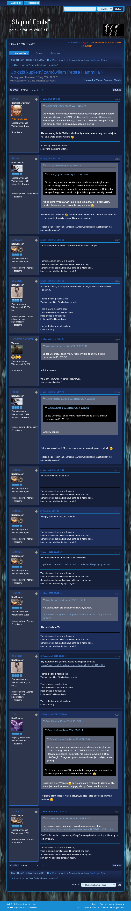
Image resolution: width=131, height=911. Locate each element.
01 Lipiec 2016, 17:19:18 (51, 552)
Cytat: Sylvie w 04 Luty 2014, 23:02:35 (63, 165)
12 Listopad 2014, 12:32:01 (52, 240)
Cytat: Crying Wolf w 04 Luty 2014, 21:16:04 (65, 106)
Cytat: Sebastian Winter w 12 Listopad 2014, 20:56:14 (70, 399)
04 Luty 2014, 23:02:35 (50, 99)
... (35, 89)
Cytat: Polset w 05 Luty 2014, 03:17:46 (63, 721)
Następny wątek (112, 80)
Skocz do (76, 884)
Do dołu (14, 90)
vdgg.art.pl (86, 42)
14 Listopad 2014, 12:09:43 (52, 392)
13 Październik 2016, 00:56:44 (53, 714)
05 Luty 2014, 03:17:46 (50, 158)
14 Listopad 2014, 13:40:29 (52, 470)
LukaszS (17, 239)
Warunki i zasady (107, 904)
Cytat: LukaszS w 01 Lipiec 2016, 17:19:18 (65, 600)
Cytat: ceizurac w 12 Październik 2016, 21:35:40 (67, 818)
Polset (15, 158)
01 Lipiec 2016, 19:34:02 (51, 593)
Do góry (14, 866)
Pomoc (95, 904)
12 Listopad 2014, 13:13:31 (52, 281)
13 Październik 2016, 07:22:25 (53, 811)
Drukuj (117, 90)
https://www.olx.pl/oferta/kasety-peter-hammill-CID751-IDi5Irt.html (73, 665)
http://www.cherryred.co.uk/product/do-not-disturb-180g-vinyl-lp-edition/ (75, 564)
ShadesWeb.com (30, 908)
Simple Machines (30, 904)
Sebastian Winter (22, 339)
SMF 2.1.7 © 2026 (13, 904)
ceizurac (16, 280)
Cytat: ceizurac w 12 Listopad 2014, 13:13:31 (66, 346)
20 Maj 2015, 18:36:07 (49, 511)
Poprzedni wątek (93, 80)
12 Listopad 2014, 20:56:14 (52, 339)
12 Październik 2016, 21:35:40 (53, 656)
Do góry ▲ (120, 904)
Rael (14, 714)
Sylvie (104, 60)
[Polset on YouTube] (12, 190)
